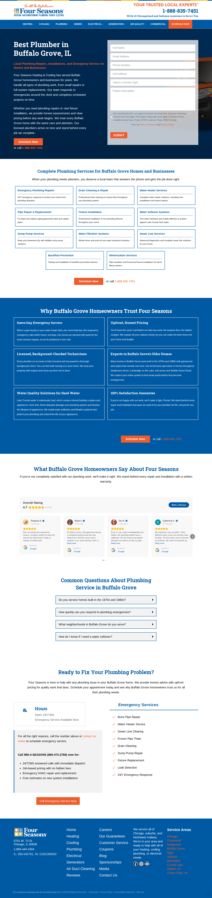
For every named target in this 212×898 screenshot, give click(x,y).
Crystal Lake (175, 864)
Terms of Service (148, 124)
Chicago (172, 836)
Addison (172, 856)
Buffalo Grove (176, 848)
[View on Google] (26, 522)
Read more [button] (71, 543)
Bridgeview (174, 844)
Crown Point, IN (177, 872)
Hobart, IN (173, 868)
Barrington (173, 860)
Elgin (170, 852)
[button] (19, 536)
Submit (118, 135)
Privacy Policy (167, 124)
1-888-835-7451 (125, 281)
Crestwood (174, 840)
